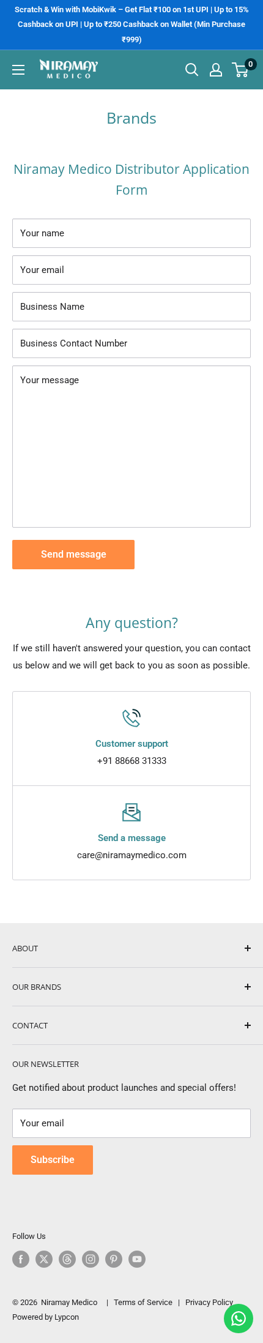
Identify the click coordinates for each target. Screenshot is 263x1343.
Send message (73, 554)
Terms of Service (143, 1302)
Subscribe (53, 1159)
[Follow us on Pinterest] (113, 1259)
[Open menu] (18, 70)
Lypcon (66, 1317)
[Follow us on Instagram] (90, 1259)
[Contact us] (238, 1318)
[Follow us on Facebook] (20, 1259)
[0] (240, 69)
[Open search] (192, 70)
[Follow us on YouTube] (137, 1259)
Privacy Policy (209, 1302)
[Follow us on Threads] (67, 1259)
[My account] (216, 70)
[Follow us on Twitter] (44, 1259)
